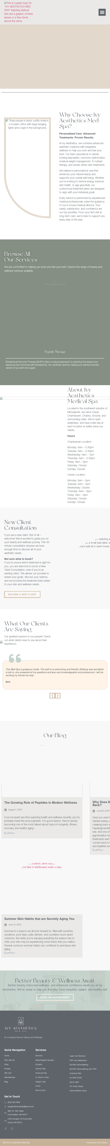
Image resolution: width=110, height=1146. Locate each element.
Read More (9, 833)
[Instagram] (12, 1128)
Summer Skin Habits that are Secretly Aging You (39, 918)
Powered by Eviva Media (96, 1143)
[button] (102, 12)
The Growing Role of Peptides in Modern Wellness (40, 802)
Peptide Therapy (55, 351)
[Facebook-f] (5, 1128)
